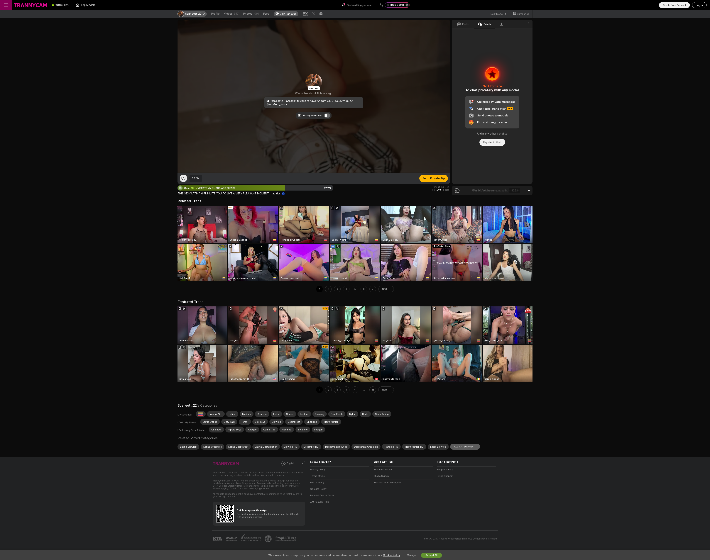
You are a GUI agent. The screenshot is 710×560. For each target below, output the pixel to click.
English (290, 463)
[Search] (381, 5)
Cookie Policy (391, 555)
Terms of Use (317, 476)
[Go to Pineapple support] (268, 538)
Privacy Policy (317, 469)
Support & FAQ (445, 469)
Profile (215, 13)
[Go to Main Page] (30, 5)
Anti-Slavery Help (319, 502)
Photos (251, 13)
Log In (699, 5)
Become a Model (383, 469)
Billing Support (445, 476)
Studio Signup (381, 476)
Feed (266, 13)
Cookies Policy (318, 489)
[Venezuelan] (201, 414)
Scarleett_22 (187, 405)
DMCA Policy (317, 482)
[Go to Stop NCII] (286, 539)
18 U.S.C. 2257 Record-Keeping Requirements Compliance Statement (460, 538)
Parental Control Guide (322, 495)
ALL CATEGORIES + (465, 446)
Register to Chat (492, 142)
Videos (231, 13)
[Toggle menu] (6, 5)
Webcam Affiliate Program (387, 482)
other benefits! (499, 133)
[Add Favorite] (183, 178)
